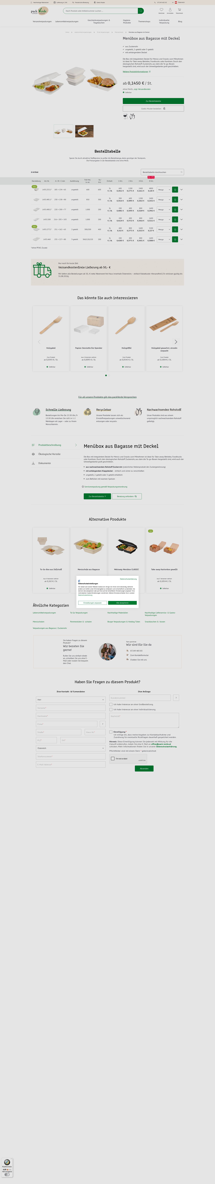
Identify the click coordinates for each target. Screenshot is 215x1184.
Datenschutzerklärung (128, 579)
